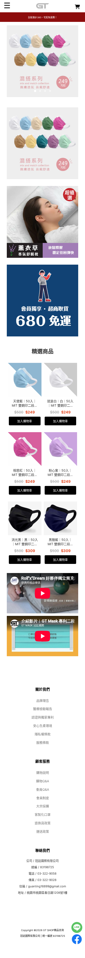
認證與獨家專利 (43, 717)
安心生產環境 (42, 726)
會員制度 (42, 798)
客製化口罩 (43, 814)
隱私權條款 (43, 734)
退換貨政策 (43, 823)
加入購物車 (24, 421)
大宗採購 (42, 806)
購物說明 (42, 773)
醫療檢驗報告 (42, 709)
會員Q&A (42, 789)
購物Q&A (42, 781)
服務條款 (42, 742)
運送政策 (42, 831)
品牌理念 (42, 700)
